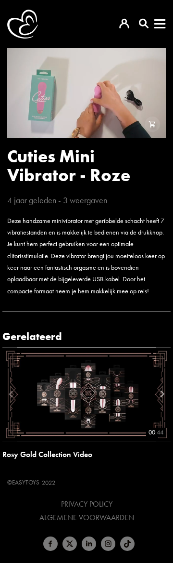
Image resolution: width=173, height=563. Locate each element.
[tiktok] (127, 544)
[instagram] (108, 544)
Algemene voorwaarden (86, 518)
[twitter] (69, 544)
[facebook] (50, 544)
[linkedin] (89, 544)
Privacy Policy (86, 504)
